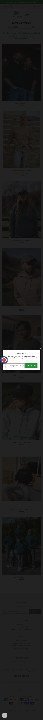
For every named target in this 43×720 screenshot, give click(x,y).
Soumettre (31, 366)
